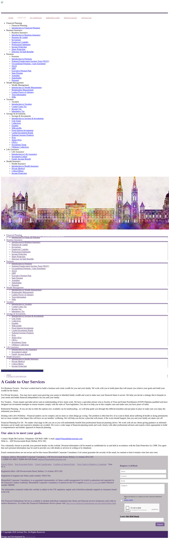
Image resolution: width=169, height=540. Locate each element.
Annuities (16, 75)
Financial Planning (14, 23)
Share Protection (18, 49)
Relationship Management (22, 90)
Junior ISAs (17, 140)
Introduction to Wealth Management (27, 87)
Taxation (10, 99)
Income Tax (17, 109)
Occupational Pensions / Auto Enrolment (29, 64)
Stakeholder (17, 78)
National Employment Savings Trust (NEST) (30, 61)
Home (10, 18)
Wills (14, 97)
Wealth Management (15, 83)
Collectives (16, 123)
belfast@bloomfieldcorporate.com (52, 459)
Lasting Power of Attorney (23, 92)
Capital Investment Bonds (22, 133)
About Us (21, 18)
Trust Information (19, 94)
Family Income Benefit (21, 159)
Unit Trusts (16, 121)
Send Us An (34, 371)
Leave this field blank (129, 516)
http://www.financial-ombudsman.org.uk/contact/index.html (91, 503)
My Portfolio (36, 18)
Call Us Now (13, 371)
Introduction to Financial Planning (26, 28)
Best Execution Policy (24, 464)
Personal (15, 80)
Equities (15, 125)
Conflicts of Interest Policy (64, 464)
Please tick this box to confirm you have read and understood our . (143, 499)
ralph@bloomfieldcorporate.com (68, 439)
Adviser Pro (30, 536)
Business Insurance (14, 30)
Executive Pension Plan (21, 71)
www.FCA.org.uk (92, 482)
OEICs (14, 142)
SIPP (14, 68)
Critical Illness (18, 171)
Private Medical (18, 168)
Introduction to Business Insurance (26, 35)
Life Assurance (12, 149)
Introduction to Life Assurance (24, 154)
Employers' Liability (20, 42)
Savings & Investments (15, 114)
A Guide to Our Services (16, 376)
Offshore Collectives (20, 147)
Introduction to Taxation (22, 104)
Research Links (53, 18)
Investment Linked (19, 156)
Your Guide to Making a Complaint (92, 464)
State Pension (17, 73)
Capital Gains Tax (19, 106)
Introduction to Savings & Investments (28, 118)
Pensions (10, 54)
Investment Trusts (19, 145)
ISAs (14, 137)
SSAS (14, 66)
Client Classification (43, 464)
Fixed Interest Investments (22, 130)
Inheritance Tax (18, 111)
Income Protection (19, 47)
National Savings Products (23, 135)
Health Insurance (13, 161)
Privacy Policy (70, 18)
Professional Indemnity (21, 44)
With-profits (17, 128)
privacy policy (128, 500)
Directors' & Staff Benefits (23, 52)
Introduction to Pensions (22, 59)
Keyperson (16, 40)
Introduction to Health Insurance (25, 166)
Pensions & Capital (20, 37)
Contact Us (86, 18)
